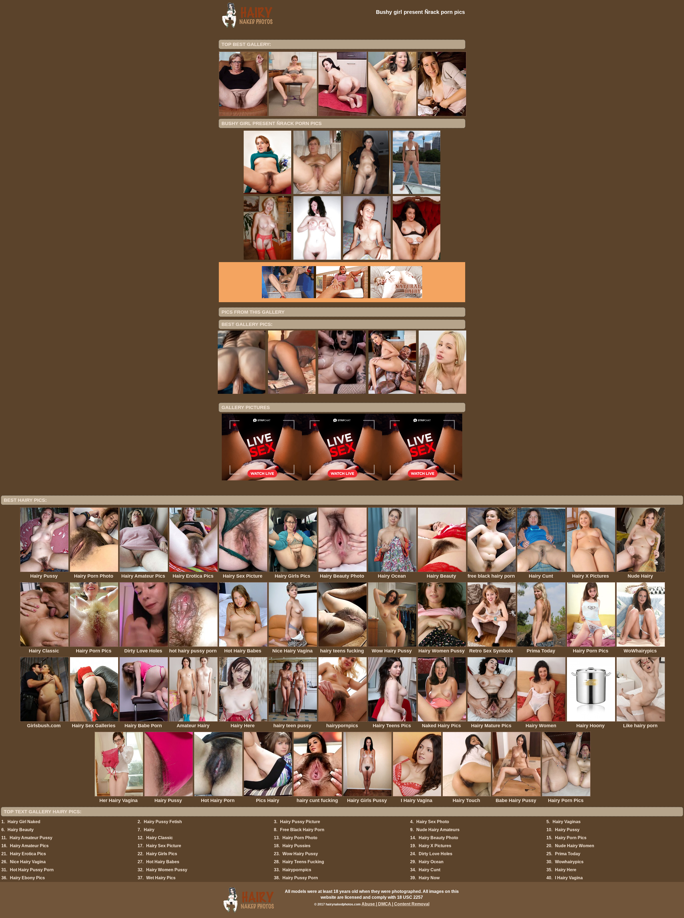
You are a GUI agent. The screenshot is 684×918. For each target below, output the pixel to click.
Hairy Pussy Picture (300, 821)
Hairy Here (565, 870)
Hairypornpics (296, 870)
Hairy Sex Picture (163, 845)
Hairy (149, 829)
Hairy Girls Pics (161, 853)
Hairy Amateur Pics (29, 845)
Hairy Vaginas (567, 821)
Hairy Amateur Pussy (31, 837)
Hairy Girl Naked (23, 821)
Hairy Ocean (431, 861)
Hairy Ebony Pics (27, 878)
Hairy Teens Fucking (303, 861)
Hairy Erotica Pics (28, 853)
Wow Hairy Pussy (300, 853)
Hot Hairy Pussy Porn (32, 870)
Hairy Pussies (296, 845)
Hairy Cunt (429, 870)
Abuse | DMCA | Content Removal (395, 904)
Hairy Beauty (20, 829)
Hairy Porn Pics (570, 837)
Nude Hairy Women (574, 845)
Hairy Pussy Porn (300, 878)
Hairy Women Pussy (166, 870)
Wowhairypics (569, 861)
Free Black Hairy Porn (302, 829)
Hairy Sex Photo (432, 821)
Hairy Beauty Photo (438, 837)
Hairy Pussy (567, 829)
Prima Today (567, 853)
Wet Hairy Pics (161, 878)
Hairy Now (429, 878)
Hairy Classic (159, 837)
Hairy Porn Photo (299, 837)
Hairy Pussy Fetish (163, 821)
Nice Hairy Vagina (28, 861)
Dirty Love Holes (435, 853)
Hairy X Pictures (435, 845)
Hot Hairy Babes (162, 861)
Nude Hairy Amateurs (438, 829)
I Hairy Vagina (569, 878)
